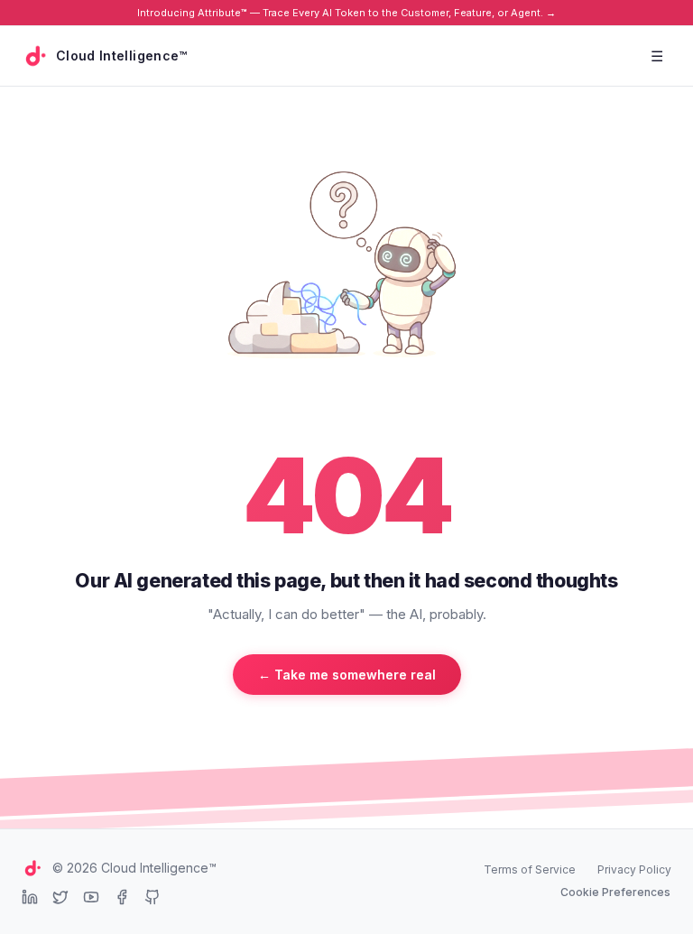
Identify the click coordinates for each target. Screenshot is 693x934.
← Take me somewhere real (347, 674)
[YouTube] (91, 897)
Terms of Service (530, 869)
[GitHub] (152, 897)
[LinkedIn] (30, 897)
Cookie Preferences (615, 892)
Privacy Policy (634, 869)
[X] (60, 897)
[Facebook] (122, 897)
